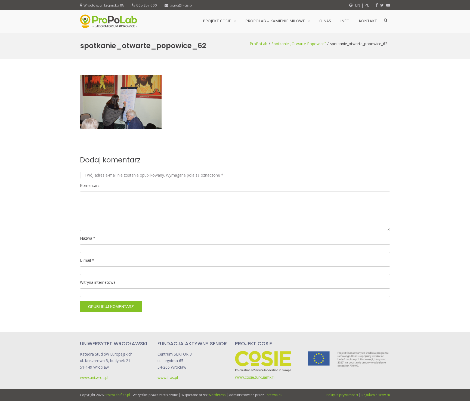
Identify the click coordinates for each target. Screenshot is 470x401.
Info (345, 20)
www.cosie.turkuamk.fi (254, 377)
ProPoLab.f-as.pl (117, 395)
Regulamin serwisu (375, 395)
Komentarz (90, 185)
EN (357, 5)
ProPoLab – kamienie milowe (275, 20)
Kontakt (368, 20)
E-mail (87, 260)
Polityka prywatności (342, 395)
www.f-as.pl (167, 377)
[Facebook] (377, 5)
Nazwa (87, 238)
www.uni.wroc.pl (94, 377)
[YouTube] (388, 5)
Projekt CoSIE (217, 20)
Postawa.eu (273, 395)
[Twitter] (382, 5)
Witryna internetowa (98, 282)
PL (366, 5)
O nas (325, 20)
